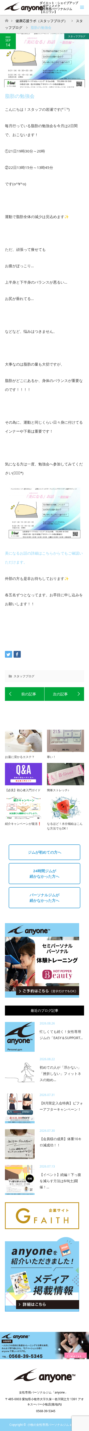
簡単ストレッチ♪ (58, 790)
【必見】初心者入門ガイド (23, 790)
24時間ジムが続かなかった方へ (44, 873)
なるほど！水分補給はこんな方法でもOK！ (65, 826)
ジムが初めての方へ (44, 852)
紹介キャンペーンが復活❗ (23, 824)
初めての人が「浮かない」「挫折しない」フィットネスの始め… (60, 1073)
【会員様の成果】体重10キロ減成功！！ (61, 1141)
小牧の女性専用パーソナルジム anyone (53, 1425)
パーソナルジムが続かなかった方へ (44, 897)
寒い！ (51, 757)
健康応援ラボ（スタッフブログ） (41, 20)
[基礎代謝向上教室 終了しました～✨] (24, 694)
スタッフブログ (76, 36)
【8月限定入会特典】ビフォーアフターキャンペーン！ (61, 1106)
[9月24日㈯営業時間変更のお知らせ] (64, 694)
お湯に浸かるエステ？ (20, 757)
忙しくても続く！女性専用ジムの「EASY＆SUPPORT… (61, 1034)
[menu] (81, 7)
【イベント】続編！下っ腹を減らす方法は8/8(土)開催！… (60, 1180)
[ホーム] (6, 19)
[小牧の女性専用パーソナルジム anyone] (44, 1382)
